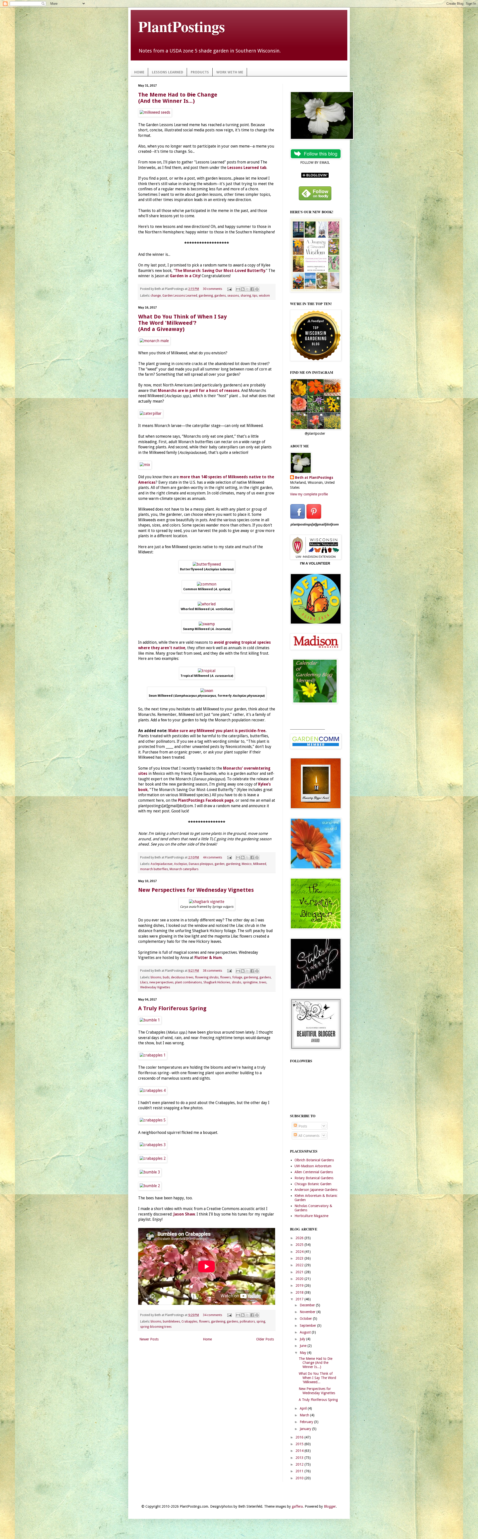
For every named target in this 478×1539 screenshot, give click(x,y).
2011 (300, 1471)
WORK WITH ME (229, 72)
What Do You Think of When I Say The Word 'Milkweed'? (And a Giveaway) (182, 323)
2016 (300, 1437)
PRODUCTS (200, 72)
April (304, 1408)
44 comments (212, 857)
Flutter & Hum (208, 957)
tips (254, 295)
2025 (300, 1245)
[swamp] (207, 624)
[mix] (145, 465)
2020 (300, 1279)
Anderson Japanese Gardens (316, 1190)
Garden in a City (185, 276)
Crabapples (189, 1321)
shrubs (236, 982)
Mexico (247, 864)
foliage (237, 977)
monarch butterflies (154, 869)
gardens (220, 295)
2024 (300, 1252)
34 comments (212, 1315)
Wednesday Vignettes (155, 987)
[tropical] (206, 671)
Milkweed (259, 864)
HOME (139, 72)
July (303, 1339)
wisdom (264, 295)
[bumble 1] (149, 1020)
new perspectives (161, 982)
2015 (300, 1444)
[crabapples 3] (152, 1145)
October (306, 1319)
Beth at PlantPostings (314, 477)
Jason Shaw (184, 1214)
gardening (206, 295)
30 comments (212, 289)
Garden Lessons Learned (179, 295)
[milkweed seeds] (155, 112)
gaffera (297, 1506)
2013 (300, 1458)
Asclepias (180, 864)
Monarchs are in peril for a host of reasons (198, 390)
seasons (233, 295)
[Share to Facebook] (252, 289)
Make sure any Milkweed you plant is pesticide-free (216, 731)
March (305, 1415)
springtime (250, 982)
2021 (300, 1272)
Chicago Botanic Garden (313, 1184)
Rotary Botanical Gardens (314, 1178)
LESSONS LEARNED (167, 72)
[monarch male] (154, 341)
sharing (245, 295)
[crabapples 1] (152, 1055)
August (306, 1332)
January (306, 1429)
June (303, 1346)
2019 (300, 1285)
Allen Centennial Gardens (314, 1172)
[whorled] (207, 604)
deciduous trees (182, 977)
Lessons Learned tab (246, 167)
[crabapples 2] (152, 1158)
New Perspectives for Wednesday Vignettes (196, 890)
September (308, 1325)
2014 (300, 1451)
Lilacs (144, 982)
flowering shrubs (207, 977)
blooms (156, 977)
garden (220, 864)
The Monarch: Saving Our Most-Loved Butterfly (220, 270)
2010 (300, 1478)
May (303, 1353)
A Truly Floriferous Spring (172, 1008)
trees (262, 982)
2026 (300, 1238)
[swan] (206, 691)
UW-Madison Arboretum (313, 1166)
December (308, 1305)
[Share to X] (247, 289)
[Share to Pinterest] (256, 289)
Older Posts (265, 1339)
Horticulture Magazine (311, 1216)
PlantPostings (181, 26)
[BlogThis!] (242, 289)
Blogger (330, 1506)
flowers (225, 977)
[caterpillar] (150, 413)
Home (207, 1339)
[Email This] (238, 289)
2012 (300, 1464)
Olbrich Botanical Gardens (314, 1160)
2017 (300, 1299)
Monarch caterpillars (184, 869)
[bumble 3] (149, 1172)
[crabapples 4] (152, 1090)
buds (166, 977)
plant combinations (188, 982)
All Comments (308, 1136)
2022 (300, 1265)
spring (260, 1321)
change (156, 295)
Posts (302, 1126)
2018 (300, 1292)
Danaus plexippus (201, 864)
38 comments (212, 970)
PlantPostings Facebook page (206, 800)
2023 (300, 1258)
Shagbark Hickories (216, 982)
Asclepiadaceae (162, 864)
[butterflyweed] (207, 564)
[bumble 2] (149, 1186)
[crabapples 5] (152, 1120)
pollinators (247, 1321)
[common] (206, 584)
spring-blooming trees (156, 1326)
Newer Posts (149, 1339)
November (308, 1312)
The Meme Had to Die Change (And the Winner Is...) (315, 1363)
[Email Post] (229, 289)
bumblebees (171, 1321)
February (307, 1422)
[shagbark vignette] (206, 902)
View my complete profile (309, 494)
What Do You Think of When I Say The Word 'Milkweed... (317, 1378)
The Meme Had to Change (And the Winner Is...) (177, 98)
